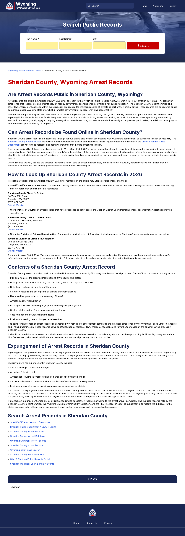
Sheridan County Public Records (27, 431)
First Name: (32, 39)
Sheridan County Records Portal (27, 454)
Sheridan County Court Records (26, 445)
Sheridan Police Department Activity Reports (33, 427)
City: (95, 39)
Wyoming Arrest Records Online (24, 70)
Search (143, 46)
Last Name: (65, 39)
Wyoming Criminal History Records (28, 440)
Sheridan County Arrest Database (27, 436)
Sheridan (15, 487)
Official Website (16, 205)
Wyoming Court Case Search (25, 450)
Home (144, 6)
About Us (158, 6)
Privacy (172, 6)
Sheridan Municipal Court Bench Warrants (32, 463)
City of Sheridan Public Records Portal (30, 459)
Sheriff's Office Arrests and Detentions (30, 422)
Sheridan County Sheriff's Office (24, 141)
